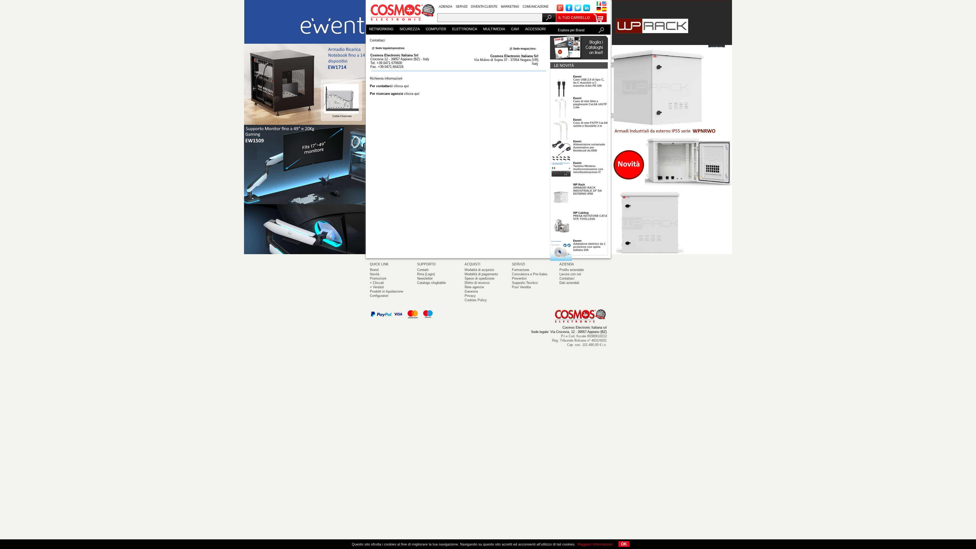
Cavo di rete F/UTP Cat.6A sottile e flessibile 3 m (590, 124)
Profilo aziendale (571, 270)
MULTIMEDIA (494, 29)
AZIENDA (445, 6)
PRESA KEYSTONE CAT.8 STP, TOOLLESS (590, 217)
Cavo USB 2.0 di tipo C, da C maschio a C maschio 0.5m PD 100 (588, 82)
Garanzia (471, 291)
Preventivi (519, 278)
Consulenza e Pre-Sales (529, 274)
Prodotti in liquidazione (386, 291)
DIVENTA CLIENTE (484, 6)
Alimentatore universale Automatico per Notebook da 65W (589, 147)
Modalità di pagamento (481, 274)
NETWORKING (381, 29)
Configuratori (379, 296)
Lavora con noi (570, 274)
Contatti (423, 270)
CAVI (515, 29)
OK (624, 544)
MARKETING (510, 6)
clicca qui (401, 86)
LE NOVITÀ (564, 65)
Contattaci (566, 278)
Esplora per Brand (571, 30)
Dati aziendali (569, 283)
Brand (374, 270)
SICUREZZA (410, 29)
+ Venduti (377, 287)
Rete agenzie (474, 287)
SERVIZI (461, 6)
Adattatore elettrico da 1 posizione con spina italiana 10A (589, 246)
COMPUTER (436, 29)
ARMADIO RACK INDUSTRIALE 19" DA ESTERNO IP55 (587, 190)
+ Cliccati (377, 283)
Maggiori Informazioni (594, 544)
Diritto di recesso (477, 283)
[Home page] (401, 23)
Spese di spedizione (479, 278)
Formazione (520, 270)
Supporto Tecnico (525, 283)
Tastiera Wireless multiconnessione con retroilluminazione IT (588, 169)
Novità (374, 274)
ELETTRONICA (464, 29)
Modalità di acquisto (479, 270)
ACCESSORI (535, 29)
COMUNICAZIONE (535, 6)
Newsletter (425, 278)
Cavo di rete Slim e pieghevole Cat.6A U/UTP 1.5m (590, 104)
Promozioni (378, 278)
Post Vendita (521, 287)
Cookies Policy (476, 300)
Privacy (470, 296)
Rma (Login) (426, 274)
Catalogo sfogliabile (431, 283)
